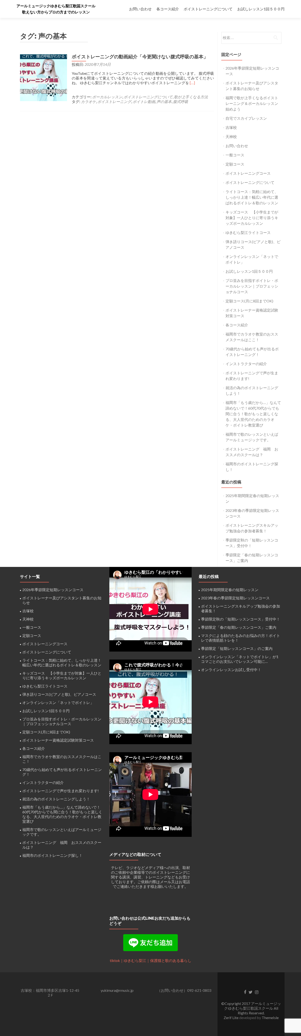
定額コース (235, 164)
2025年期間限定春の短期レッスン (229, 589)
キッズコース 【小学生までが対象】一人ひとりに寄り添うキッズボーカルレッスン (252, 217)
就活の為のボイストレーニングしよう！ (56, 799)
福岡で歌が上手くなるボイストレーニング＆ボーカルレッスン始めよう (252, 103)
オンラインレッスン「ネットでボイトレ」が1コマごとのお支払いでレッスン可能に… (239, 659)
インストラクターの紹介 (246, 363)
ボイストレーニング (114, 101)
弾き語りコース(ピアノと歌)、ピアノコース (59, 694)
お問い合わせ (140, 9)
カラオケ (88, 101)
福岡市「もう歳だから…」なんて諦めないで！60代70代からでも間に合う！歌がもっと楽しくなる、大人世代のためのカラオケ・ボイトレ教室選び (253, 413)
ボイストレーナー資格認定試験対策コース (58, 740)
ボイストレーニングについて (208, 9)
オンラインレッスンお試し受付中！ (231, 669)
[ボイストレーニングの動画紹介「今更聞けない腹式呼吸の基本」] (43, 77)
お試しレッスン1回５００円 (261, 9)
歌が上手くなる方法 (191, 97)
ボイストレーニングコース (248, 173)
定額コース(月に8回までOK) (249, 301)
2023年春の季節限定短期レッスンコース (235, 598)
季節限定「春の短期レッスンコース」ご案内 (238, 627)
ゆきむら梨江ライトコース (248, 232)
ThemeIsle (270, 1017)
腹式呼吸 (180, 101)
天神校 (231, 136)
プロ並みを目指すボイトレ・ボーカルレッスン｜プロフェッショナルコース (252, 286)
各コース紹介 (167, 9)
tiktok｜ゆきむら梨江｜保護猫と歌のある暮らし (150, 960)
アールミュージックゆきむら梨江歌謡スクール (55, 6)
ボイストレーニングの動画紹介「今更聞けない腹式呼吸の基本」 (140, 56)
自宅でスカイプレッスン (246, 118)
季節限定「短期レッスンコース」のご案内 (237, 648)
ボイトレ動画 (144, 101)
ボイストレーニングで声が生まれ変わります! (60, 790)
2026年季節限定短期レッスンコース (52, 589)
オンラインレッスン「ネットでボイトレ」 (58, 702)
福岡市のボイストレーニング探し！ (52, 855)
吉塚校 (231, 127)
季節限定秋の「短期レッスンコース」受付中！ (240, 619)
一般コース (235, 155)
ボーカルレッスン (107, 97)
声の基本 (164, 101)
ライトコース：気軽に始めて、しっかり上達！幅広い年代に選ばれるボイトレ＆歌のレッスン (252, 197)
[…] (192, 82)
